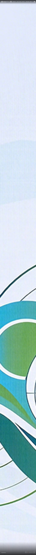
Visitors (23, 1)
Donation (28, 1)
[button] (26, 552)
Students (14, 1)
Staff (17, 1)
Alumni (20, 1)
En (31, 1)
